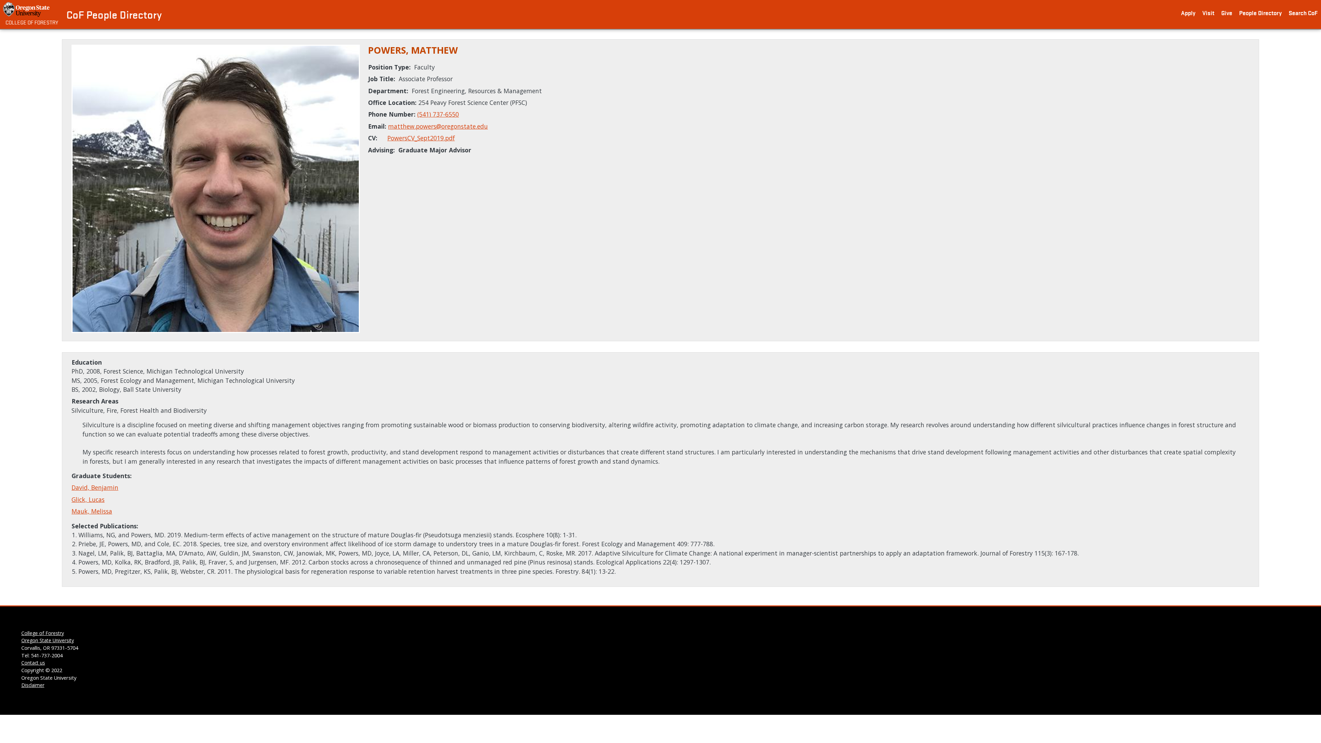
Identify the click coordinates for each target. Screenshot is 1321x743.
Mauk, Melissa (92, 511)
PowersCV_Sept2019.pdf (421, 138)
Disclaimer (32, 685)
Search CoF (1303, 12)
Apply (1188, 12)
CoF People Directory (114, 14)
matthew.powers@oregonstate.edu (438, 126)
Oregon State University (47, 640)
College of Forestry (32, 22)
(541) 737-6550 (438, 114)
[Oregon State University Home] (27, 9)
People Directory (1260, 12)
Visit (1208, 12)
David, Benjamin (95, 487)
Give (1226, 12)
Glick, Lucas (88, 499)
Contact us (33, 662)
